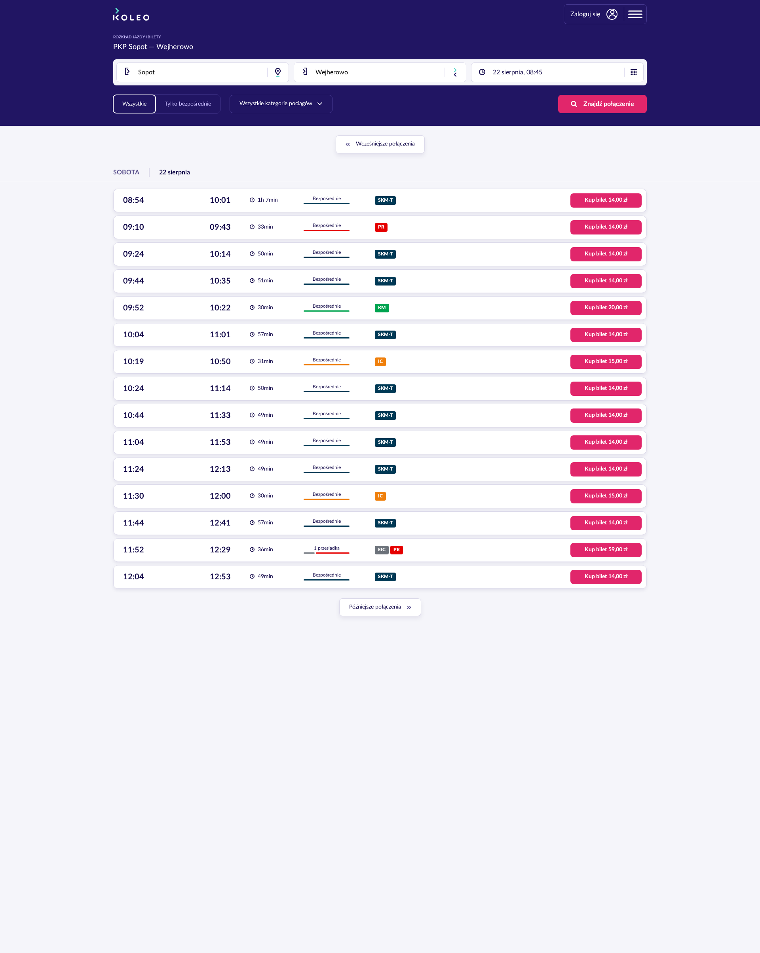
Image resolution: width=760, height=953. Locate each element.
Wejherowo (174, 47)
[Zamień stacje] (455, 72)
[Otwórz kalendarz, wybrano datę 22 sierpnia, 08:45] (633, 72)
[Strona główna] (131, 14)
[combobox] (202, 72)
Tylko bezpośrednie (188, 104)
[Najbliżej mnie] (278, 72)
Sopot (138, 47)
